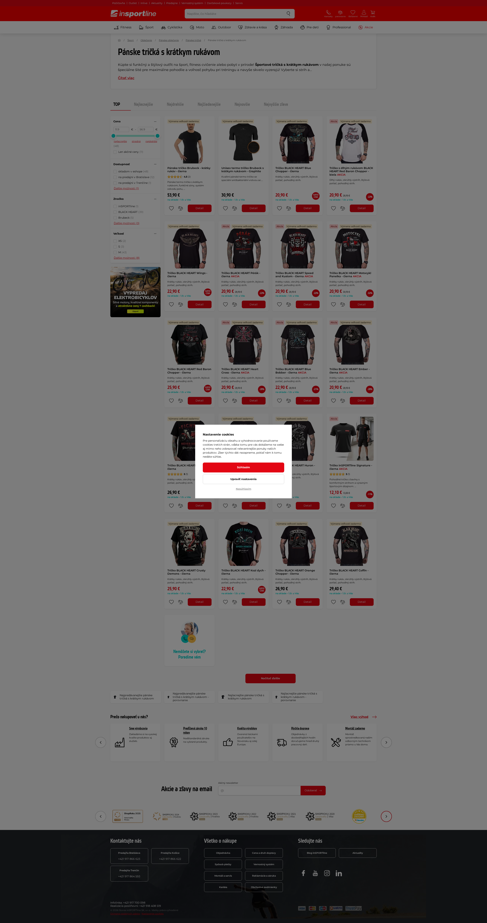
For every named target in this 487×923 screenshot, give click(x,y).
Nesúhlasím (243, 488)
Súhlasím (243, 467)
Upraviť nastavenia (243, 479)
